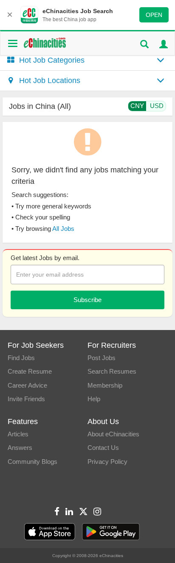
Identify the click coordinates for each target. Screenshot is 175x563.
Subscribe (87, 299)
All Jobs (63, 228)
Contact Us (103, 447)
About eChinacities (113, 434)
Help (94, 398)
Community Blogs (32, 461)
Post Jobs (102, 357)
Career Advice (27, 385)
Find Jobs (21, 357)
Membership (105, 385)
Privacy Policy (107, 461)
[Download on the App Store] (49, 532)
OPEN (154, 14)
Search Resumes (112, 371)
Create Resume (30, 371)
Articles (18, 434)
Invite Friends (26, 398)
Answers (20, 447)
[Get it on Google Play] (111, 532)
